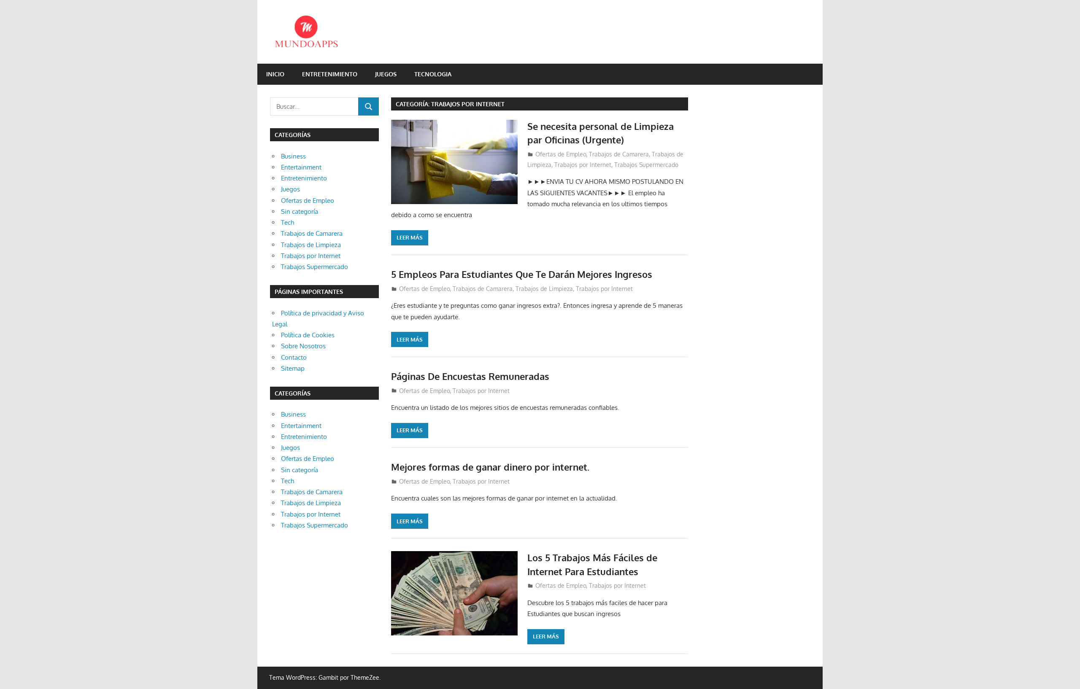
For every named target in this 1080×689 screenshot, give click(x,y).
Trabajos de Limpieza (544, 288)
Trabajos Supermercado (646, 164)
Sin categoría (299, 211)
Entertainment (301, 167)
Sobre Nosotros (303, 346)
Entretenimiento (329, 74)
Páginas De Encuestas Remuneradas (470, 376)
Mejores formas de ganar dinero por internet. (490, 467)
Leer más (410, 237)
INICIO (275, 74)
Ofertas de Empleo (560, 154)
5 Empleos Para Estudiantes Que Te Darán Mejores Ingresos (521, 274)
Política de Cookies (308, 335)
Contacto (294, 357)
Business (293, 156)
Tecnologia (432, 74)
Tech (287, 222)
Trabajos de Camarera (619, 154)
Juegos (386, 74)
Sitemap (293, 368)
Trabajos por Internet (582, 164)
